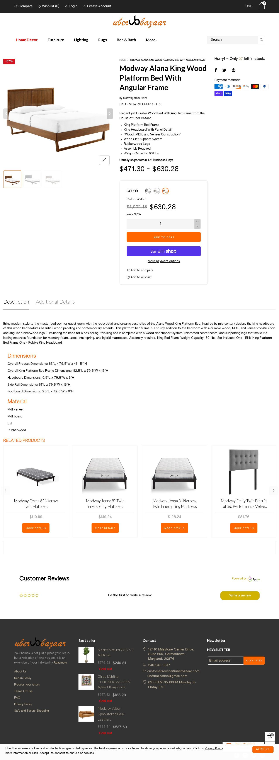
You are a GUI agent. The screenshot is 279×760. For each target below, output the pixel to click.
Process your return (26, 684)
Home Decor (27, 39)
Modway (128, 98)
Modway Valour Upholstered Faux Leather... (111, 713)
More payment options (164, 261)
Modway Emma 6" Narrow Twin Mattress (36, 503)
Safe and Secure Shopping (31, 710)
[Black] (148, 191)
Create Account (99, 6)
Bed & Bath (126, 39)
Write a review (240, 595)
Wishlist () (50, 6)
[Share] (215, 71)
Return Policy (22, 678)
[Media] (104, 160)
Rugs (102, 39)
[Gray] (156, 191)
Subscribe (254, 661)
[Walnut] (165, 191)
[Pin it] (233, 71)
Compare (25, 6)
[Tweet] (224, 71)
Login (73, 6)
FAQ (17, 697)
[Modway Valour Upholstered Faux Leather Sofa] (86, 721)
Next (273, 490)
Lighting (81, 39)
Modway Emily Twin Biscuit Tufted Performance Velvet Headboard (244, 503)
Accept (263, 749)
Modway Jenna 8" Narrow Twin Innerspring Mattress (174, 503)
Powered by (239, 579)
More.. (151, 39)
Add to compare (141, 270)
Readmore (60, 662)
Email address (220, 660)
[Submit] (261, 40)
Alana (144, 98)
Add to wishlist (140, 277)
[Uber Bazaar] (139, 21)
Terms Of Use (23, 691)
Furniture (56, 39)
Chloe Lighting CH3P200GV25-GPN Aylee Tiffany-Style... (114, 681)
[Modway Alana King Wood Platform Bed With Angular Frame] (58, 113)
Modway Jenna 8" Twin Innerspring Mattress (105, 503)
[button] (6, 113)
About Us (20, 671)
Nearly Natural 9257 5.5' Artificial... (116, 652)
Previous (5, 490)
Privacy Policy (23, 704)
